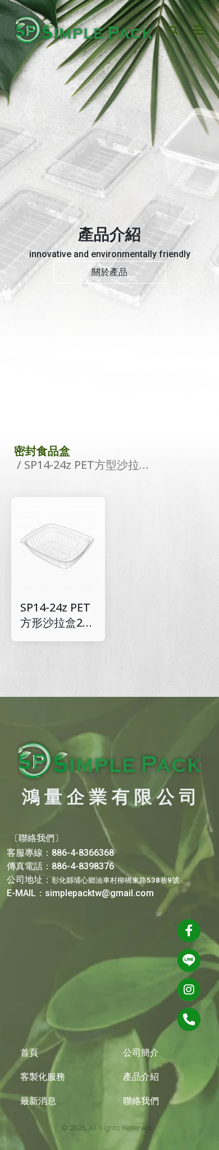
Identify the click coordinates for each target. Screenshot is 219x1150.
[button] (173, 29)
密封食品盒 (42, 450)
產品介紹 (141, 1076)
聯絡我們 (141, 1101)
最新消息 (38, 1101)
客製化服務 (42, 1076)
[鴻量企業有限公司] (84, 29)
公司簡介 (141, 1052)
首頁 (29, 1052)
